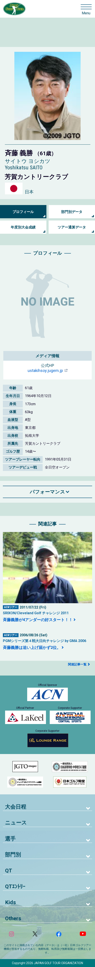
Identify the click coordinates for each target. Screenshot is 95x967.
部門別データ (71, 212)
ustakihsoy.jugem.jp (45, 370)
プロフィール (23, 212)
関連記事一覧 (77, 664)
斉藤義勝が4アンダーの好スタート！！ (38, 619)
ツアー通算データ (72, 227)
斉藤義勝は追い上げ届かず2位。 (32, 647)
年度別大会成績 (23, 227)
